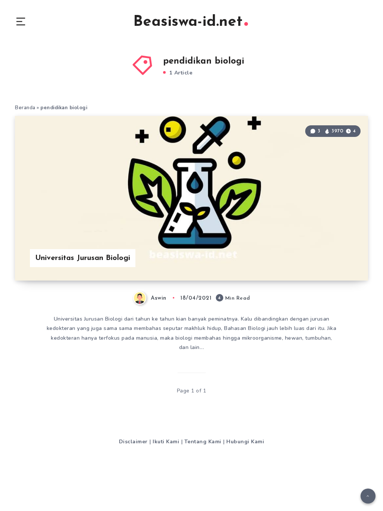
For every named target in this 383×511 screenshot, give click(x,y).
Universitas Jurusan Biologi (82, 258)
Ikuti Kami (166, 441)
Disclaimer (133, 441)
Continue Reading (341, 259)
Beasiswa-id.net (187, 22)
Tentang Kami (202, 441)
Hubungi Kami (245, 441)
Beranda (25, 107)
